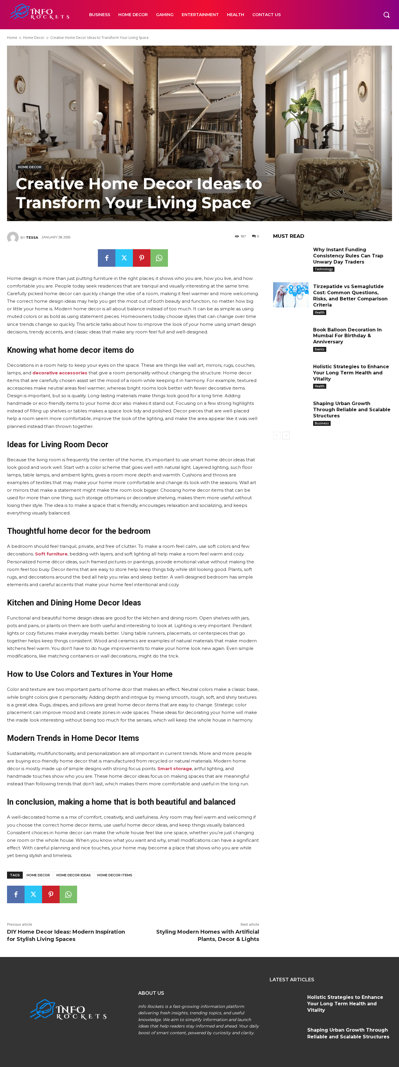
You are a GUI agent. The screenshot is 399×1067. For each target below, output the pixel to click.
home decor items (114, 875)
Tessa (32, 237)
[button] (386, 14)
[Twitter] (124, 258)
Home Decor (33, 37)
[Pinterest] (141, 258)
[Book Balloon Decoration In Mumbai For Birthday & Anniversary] (291, 338)
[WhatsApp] (159, 258)
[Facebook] (106, 258)
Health (320, 312)
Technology (324, 269)
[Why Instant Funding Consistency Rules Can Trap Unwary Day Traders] (291, 258)
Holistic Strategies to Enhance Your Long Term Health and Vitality (351, 373)
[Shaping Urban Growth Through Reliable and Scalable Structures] (291, 411)
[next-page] (286, 435)
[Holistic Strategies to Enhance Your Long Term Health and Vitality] (291, 375)
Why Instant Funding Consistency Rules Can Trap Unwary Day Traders (348, 256)
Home (12, 37)
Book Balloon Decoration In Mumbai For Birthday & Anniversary (347, 336)
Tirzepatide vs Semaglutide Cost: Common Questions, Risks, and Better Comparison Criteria (350, 295)
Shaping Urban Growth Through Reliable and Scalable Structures (352, 410)
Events (320, 349)
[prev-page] (276, 435)
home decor (38, 875)
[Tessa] (13, 237)
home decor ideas (73, 875)
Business (322, 423)
